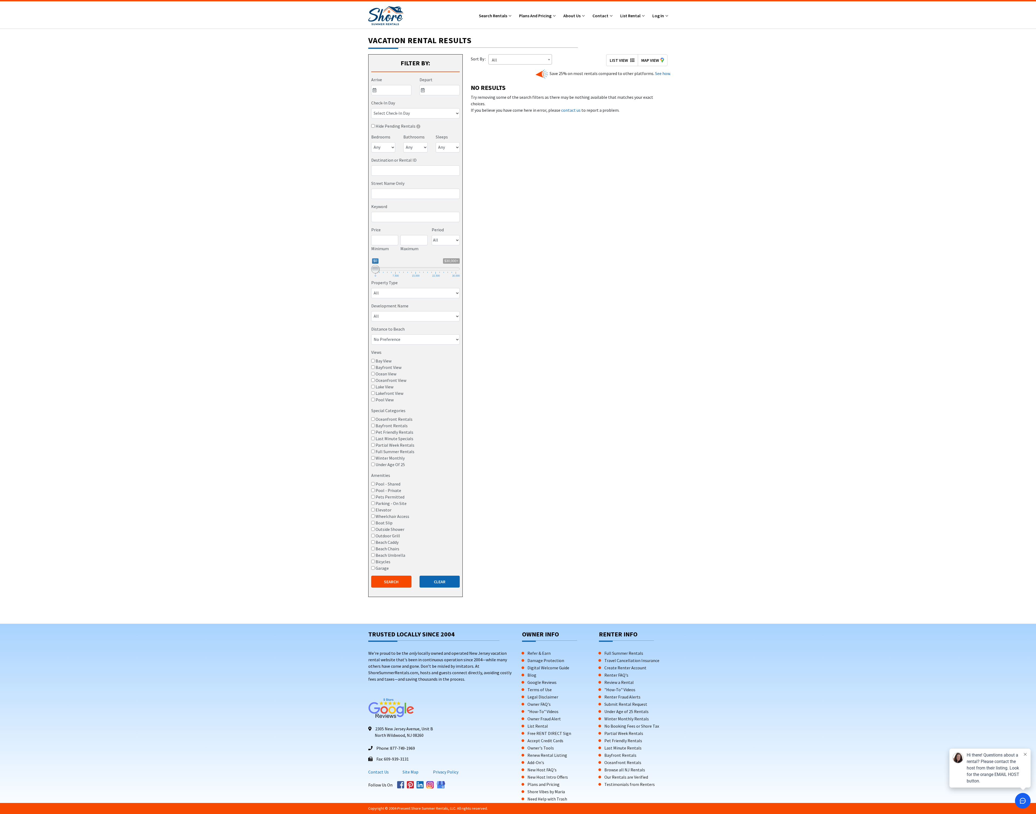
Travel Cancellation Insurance (631, 660)
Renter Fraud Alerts (622, 697)
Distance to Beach (388, 329)
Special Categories (388, 410)
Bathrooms (414, 137)
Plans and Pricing (535, 15)
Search (391, 581)
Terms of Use (539, 689)
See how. (662, 73)
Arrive (376, 79)
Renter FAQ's (616, 675)
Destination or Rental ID (394, 160)
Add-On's (535, 762)
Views (376, 352)
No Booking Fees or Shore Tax (631, 726)
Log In (658, 15)
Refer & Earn (539, 653)
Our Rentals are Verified (626, 777)
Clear (439, 581)
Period (438, 229)
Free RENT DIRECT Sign (549, 733)
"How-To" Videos (542, 711)
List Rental (630, 15)
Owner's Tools (540, 748)
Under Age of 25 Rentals (626, 711)
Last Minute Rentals (623, 748)
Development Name (389, 305)
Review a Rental (619, 682)
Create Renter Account (625, 667)
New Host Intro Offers (547, 777)
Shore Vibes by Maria (546, 791)
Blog (531, 675)
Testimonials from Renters (629, 784)
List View (619, 60)
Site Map (410, 772)
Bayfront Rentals (620, 755)
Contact (600, 15)
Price (376, 229)
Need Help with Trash (547, 799)
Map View (650, 60)
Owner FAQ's (539, 704)
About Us (572, 15)
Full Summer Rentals (623, 653)
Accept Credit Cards (545, 740)
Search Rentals (493, 15)
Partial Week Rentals (623, 733)
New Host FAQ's (542, 769)
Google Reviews (542, 682)
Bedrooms (380, 137)
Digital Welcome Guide (548, 667)
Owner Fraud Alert (544, 718)
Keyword (379, 206)
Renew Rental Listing (547, 755)
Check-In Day (383, 103)
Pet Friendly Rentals (623, 740)
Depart (426, 79)
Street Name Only (387, 183)
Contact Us (378, 772)
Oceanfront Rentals (622, 762)
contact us (571, 110)
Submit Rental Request (625, 704)
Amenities (380, 475)
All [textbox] (494, 60)
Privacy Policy (445, 772)
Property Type (384, 282)
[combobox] (415, 170)
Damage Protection (545, 660)
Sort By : (479, 59)
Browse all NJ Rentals (624, 769)
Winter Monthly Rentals (626, 718)
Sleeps (442, 137)
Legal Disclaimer (542, 697)
